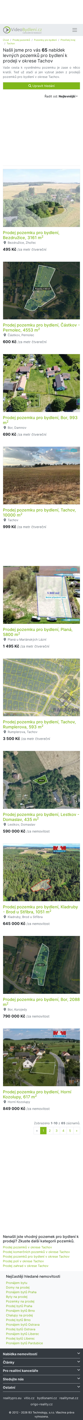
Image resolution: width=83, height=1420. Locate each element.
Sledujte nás (13, 1379)
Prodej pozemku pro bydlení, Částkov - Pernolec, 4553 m (41, 327)
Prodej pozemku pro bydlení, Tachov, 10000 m (39, 512)
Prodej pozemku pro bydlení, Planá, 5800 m (38, 632)
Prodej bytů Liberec (20, 1338)
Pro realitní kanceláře (20, 1371)
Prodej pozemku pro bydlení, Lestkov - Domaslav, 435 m (41, 817)
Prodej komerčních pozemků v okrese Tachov (36, 1252)
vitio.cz (29, 1398)
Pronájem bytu (16, 1283)
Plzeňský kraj (68, 39)
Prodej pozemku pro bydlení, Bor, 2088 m (41, 1002)
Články (8, 1362)
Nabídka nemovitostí (20, 1354)
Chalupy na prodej (19, 1315)
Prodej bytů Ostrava (20, 1329)
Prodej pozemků (21, 39)
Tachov (11, 43)
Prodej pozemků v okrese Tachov (27, 1247)
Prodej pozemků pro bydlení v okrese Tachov (36, 1256)
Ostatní (9, 1387)
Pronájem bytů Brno (20, 1311)
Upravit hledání (43, 86)
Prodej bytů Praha (19, 1306)
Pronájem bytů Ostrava (23, 1324)
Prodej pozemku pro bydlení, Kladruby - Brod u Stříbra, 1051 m (40, 909)
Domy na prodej (18, 1287)
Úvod (6, 39)
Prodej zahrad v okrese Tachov (25, 1266)
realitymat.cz (68, 1398)
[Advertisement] (41, 11)
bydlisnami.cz (47, 1398)
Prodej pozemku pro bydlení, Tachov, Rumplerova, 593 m (39, 724)
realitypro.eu (12, 1398)
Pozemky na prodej (20, 1301)
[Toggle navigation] (74, 30)
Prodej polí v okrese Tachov (23, 1261)
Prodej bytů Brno (18, 1320)
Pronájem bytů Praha (21, 1292)
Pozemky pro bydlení (45, 39)
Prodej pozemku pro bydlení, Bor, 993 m (40, 420)
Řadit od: (60, 96)
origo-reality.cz (41, 1404)
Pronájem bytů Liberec (22, 1334)
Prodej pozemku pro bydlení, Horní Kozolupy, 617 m (37, 1094)
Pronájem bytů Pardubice (24, 1343)
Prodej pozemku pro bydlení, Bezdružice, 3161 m (31, 235)
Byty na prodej (16, 1297)
